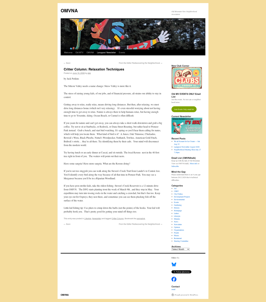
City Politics (178, 194)
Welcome (68, 52)
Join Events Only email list (184, 109)
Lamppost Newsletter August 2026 (187, 147)
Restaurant (178, 238)
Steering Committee (181, 241)
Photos (176, 235)
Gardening (178, 205)
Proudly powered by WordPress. (186, 295)
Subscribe (175, 166)
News (176, 221)
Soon (67, 63)
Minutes (177, 219)
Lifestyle (87, 218)
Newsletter (96, 218)
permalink (141, 218)
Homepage (178, 210)
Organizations (179, 230)
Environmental (179, 199)
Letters (176, 213)
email (173, 289)
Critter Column (118, 218)
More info (193, 163)
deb (89, 73)
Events (122, 52)
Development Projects (182, 196)
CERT (176, 191)
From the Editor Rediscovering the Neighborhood (140, 63)
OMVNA (69, 10)
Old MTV (79, 52)
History (176, 207)
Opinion (177, 227)
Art (175, 188)
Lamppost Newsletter (106, 52)
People (176, 232)
